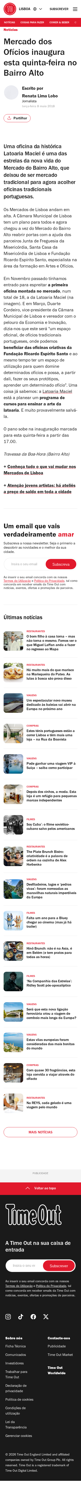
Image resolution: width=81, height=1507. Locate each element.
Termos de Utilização (17, 581)
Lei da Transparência (16, 1425)
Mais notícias (41, 1133)
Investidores (14, 1364)
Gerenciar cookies (18, 1436)
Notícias (9, 22)
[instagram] (8, 1316)
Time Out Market (60, 1355)
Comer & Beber (59, 22)
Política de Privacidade (49, 581)
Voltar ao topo (45, 1188)
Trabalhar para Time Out (16, 1374)
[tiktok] (20, 1316)
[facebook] (33, 1316)
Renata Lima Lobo (40, 96)
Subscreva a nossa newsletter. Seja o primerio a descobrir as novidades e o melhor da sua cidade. (39, 548)
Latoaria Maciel (57, 392)
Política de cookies (19, 1400)
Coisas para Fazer (32, 22)
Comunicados (15, 1355)
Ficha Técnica (15, 1347)
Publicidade (57, 1347)
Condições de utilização (15, 1411)
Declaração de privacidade (16, 1388)
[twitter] (46, 1316)
